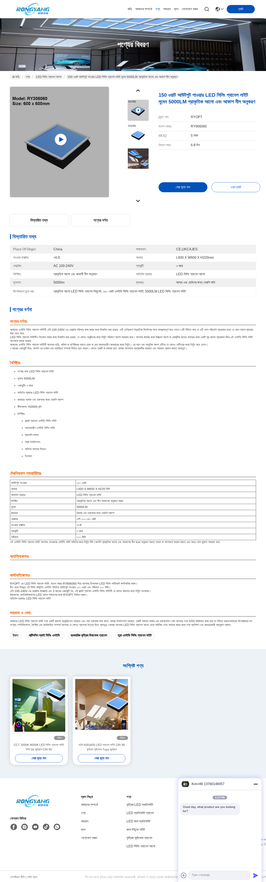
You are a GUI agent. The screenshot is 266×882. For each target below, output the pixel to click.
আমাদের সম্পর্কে (143, 9)
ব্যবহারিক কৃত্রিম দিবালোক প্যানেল (89, 635)
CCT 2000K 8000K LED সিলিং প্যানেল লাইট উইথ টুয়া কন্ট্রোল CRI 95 (39, 747)
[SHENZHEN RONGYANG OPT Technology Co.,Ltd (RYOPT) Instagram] (24, 827)
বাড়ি (130, 9)
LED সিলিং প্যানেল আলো (48, 76)
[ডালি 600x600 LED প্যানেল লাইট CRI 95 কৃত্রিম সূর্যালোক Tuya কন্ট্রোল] (101, 709)
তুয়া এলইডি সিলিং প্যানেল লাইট (134, 635)
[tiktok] (46, 827)
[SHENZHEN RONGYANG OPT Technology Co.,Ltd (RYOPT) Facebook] (13, 827)
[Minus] (255, 784)
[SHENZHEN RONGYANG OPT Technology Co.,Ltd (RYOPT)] (33, 9)
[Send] (255, 875)
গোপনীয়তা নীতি (17, 877)
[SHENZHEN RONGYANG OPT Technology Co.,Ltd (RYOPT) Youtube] (35, 827)
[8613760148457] (57, 827)
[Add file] (184, 875)
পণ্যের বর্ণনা (101, 220)
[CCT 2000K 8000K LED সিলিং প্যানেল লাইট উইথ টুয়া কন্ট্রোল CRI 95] (38, 709)
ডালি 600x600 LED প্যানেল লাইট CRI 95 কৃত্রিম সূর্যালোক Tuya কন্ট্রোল (102, 747)
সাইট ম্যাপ (32, 877)
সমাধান (167, 9)
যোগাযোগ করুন (190, 9)
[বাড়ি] (33, 806)
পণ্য (157, 9)
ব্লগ (176, 9)
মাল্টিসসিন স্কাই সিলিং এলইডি (44, 635)
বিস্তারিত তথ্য (39, 220)
